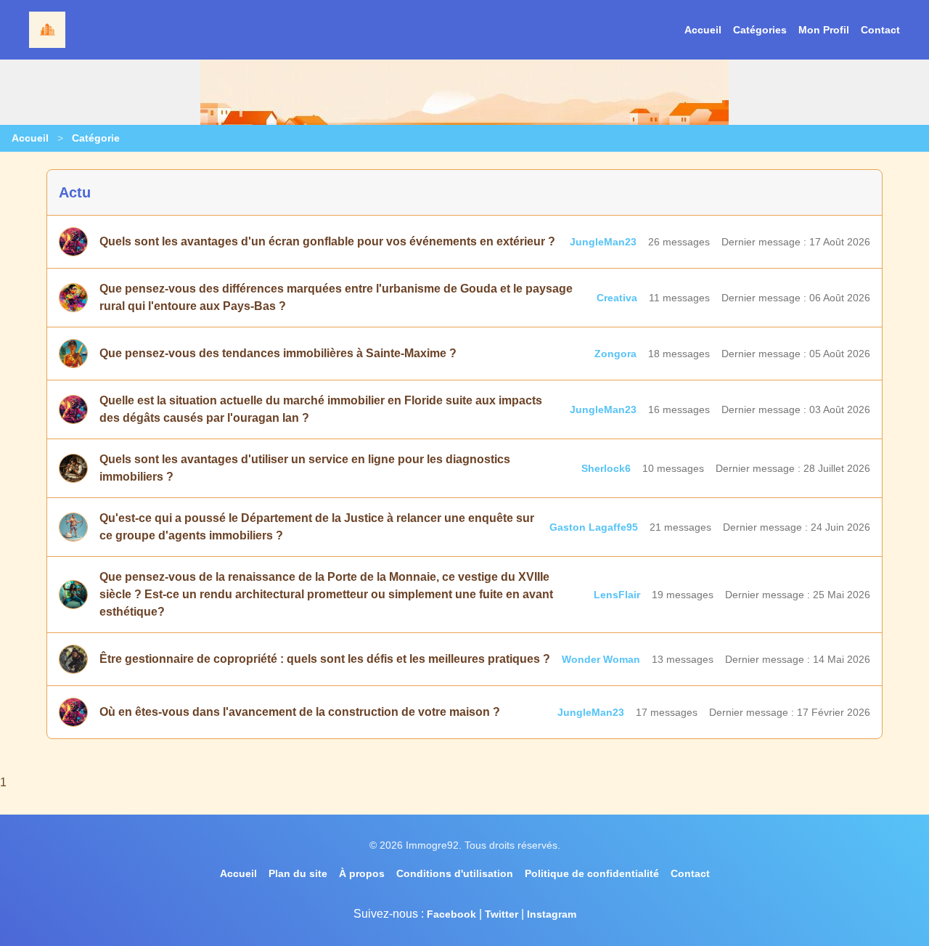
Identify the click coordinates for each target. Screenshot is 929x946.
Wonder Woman (601, 659)
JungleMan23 (603, 242)
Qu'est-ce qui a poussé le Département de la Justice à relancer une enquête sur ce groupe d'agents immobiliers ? (316, 527)
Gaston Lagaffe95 (593, 527)
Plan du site (298, 873)
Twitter (501, 914)
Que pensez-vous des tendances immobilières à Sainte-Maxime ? (278, 353)
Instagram (551, 914)
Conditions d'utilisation (454, 873)
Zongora (615, 353)
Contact (880, 30)
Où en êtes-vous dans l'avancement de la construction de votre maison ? (299, 712)
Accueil (702, 30)
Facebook (451, 914)
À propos (362, 873)
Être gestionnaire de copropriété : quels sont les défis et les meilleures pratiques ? (324, 659)
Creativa (617, 297)
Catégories (760, 30)
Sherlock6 (606, 468)
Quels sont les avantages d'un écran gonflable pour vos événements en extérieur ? (327, 241)
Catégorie (96, 138)
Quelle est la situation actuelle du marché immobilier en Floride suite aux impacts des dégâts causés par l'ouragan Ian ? (320, 409)
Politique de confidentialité (592, 873)
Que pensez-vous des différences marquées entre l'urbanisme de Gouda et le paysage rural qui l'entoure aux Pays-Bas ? (336, 297)
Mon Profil (823, 30)
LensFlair (617, 594)
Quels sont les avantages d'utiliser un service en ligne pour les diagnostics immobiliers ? (304, 468)
